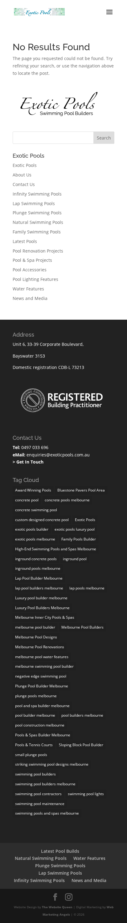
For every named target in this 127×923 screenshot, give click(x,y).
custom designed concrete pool (42, 519)
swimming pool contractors (38, 793)
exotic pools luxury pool (75, 529)
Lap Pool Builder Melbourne (39, 578)
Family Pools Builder (78, 539)
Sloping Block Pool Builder (81, 744)
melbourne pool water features (41, 656)
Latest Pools (25, 241)
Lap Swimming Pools (34, 203)
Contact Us (24, 184)
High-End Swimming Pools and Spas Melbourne (55, 549)
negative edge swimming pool (40, 676)
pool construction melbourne (39, 725)
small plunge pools (31, 754)
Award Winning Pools (33, 490)
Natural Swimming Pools (38, 222)
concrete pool (27, 500)
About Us (22, 175)
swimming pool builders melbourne (45, 784)
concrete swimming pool (36, 509)
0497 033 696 (34, 447)
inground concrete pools (36, 558)
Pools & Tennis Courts (34, 744)
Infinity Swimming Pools (37, 194)
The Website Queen (57, 907)
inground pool (75, 558)
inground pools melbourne (37, 568)
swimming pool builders (35, 774)
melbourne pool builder (35, 627)
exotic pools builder (31, 529)
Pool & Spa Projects (32, 260)
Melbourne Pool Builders (82, 627)
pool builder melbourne (35, 715)
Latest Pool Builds (60, 851)
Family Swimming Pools (37, 232)
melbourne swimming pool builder (44, 666)
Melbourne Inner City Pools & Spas (44, 617)
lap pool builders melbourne (39, 588)
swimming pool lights (86, 793)
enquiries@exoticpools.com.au (57, 455)
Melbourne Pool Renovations (39, 647)
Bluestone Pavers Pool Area (81, 490)
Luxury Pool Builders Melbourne (42, 607)
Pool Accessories (30, 270)
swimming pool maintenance (39, 803)
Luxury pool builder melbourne (41, 598)
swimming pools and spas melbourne (47, 813)
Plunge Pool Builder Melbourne (41, 686)
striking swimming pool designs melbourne (51, 764)
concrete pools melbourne (67, 500)
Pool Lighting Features (35, 279)
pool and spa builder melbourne (42, 705)
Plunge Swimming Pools (37, 213)
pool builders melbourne (82, 715)
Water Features (28, 289)
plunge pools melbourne (36, 695)
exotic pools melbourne (35, 539)
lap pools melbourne (86, 588)
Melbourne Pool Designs (36, 637)
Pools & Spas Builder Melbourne (42, 735)
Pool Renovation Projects (38, 251)
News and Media (30, 298)
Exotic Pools (25, 165)
